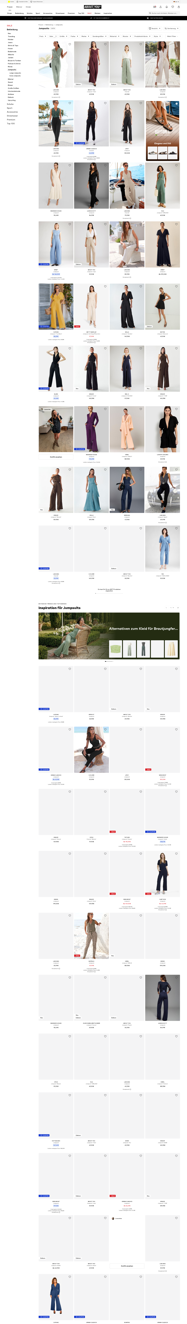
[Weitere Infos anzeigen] (56, 97)
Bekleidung (49, 25)
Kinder (28, 7)
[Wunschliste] (172, 7)
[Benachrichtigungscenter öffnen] (166, 7)
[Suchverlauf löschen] (178, 13)
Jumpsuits (59, 25)
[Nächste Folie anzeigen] (178, 608)
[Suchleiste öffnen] (149, 13)
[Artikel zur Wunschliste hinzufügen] (70, 44)
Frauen (10, 7)
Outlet (12, 1)
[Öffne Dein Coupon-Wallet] (154, 7)
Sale (51, 36)
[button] (155, 28)
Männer (19, 7)
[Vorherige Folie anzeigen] (166, 608)
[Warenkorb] (178, 7)
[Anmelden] (160, 7)
